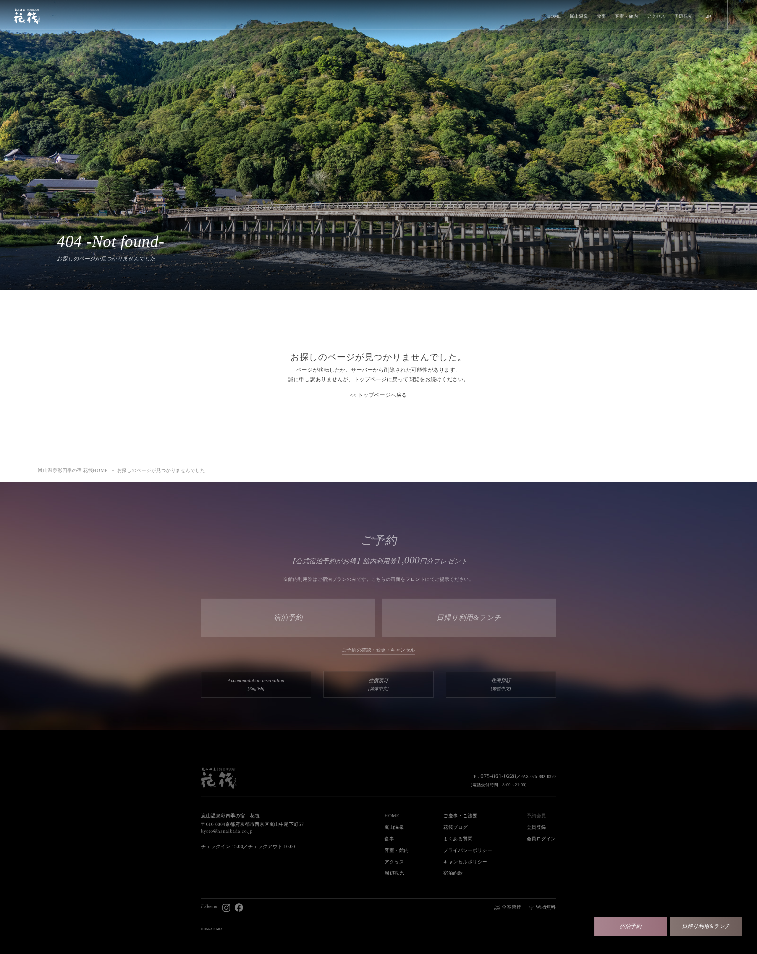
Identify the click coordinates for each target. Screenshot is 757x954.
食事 (601, 16)
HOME (554, 16)
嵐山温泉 (579, 16)
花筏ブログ (455, 827)
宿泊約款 (453, 873)
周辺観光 (683, 16)
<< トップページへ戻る (378, 395)
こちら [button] (378, 579)
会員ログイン (541, 838)
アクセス (656, 16)
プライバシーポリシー (467, 850)
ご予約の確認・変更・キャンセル (378, 649)
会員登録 (536, 827)
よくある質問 (458, 838)
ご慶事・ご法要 (460, 815)
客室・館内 (626, 16)
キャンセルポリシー (465, 861)
